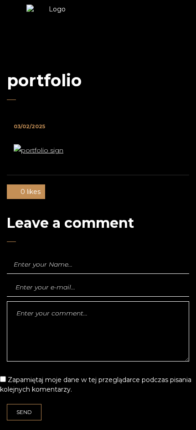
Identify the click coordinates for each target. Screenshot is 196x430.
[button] (153, 32)
